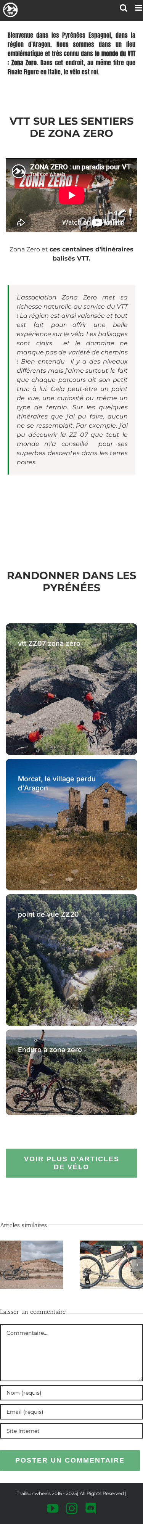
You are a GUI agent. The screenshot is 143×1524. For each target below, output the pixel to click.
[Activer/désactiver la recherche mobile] (123, 8)
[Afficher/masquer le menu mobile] (139, 8)
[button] (5, 1265)
